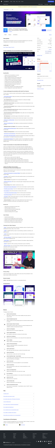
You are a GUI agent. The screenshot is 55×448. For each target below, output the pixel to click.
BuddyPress (45, 437)
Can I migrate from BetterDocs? (8, 407)
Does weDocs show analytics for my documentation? (11, 415)
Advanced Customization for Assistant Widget (12, 173)
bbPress (44, 436)
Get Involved (35, 433)
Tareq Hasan (23, 424)
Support (50, 34)
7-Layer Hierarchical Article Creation (10, 192)
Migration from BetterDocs (8, 123)
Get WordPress (51, 1)
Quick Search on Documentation (9, 133)
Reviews (10, 34)
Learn (24, 433)
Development (15, 34)
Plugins (14, 436)
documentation (49, 51)
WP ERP (5, 243)
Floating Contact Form (8, 181)
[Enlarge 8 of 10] (22, 300)
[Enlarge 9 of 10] (33, 300)
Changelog (6, 196)
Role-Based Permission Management (10, 186)
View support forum (40, 80)
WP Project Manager (7, 237)
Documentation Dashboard (8, 138)
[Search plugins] (12, 9)
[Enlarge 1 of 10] (12, 286)
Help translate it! (34, 6)
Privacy (4, 437)
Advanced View (39, 55)
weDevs (10, 31)
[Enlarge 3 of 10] (33, 286)
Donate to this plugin (40, 88)
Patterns (14, 437)
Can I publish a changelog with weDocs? (9, 412)
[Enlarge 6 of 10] (33, 293)
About (4, 433)
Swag (34, 437)
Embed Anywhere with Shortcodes (10, 128)
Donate (34, 436)
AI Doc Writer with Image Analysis (10, 135)
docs (46, 51)
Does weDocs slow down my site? (8, 396)
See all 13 (50, 49)
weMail (5, 230)
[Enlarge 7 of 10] (12, 300)
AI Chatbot (6, 176)
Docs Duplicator (7, 190)
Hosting (4, 436)
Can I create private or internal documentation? (10, 404)
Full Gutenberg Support (8, 96)
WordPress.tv (25, 437)
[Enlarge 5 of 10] (22, 293)
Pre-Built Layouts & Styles (8, 188)
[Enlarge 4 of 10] (12, 293)
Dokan (5, 227)
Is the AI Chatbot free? (7, 401)
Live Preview (49, 30)
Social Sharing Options (8, 194)
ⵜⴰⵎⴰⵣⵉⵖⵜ (13, 442)
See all (51, 70)
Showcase (14, 433)
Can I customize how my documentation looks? (11, 409)
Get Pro (13, 47)
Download (43, 30)
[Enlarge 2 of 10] (22, 286)
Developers (24, 436)
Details (5, 34)
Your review (39, 70)
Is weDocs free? (6, 393)
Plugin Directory (5, 4)
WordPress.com (45, 433)
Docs (4, 47)
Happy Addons (6, 240)
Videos (7, 47)
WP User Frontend (7, 245)
